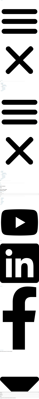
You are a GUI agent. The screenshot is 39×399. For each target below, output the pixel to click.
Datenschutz (2, 198)
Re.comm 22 (3, 177)
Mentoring (2, 90)
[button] (19, 40)
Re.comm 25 (3, 87)
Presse (2, 200)
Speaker (2, 83)
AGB (1, 199)
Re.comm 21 (3, 89)
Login (1, 0)
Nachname (1, 394)
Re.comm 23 (3, 88)
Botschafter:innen (4, 85)
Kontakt (2, 202)
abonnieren (2, 186)
